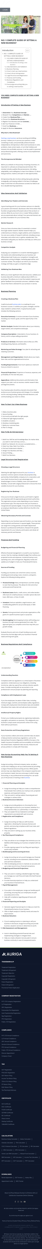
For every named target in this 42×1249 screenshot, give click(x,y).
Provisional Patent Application (11, 988)
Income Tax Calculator (31, 1157)
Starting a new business (8, 138)
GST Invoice (19, 1177)
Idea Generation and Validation (17, 67)
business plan (16, 304)
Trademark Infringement (9, 970)
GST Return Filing (7, 1075)
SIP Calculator (17, 1157)
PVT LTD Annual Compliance (10, 1035)
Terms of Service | (7, 1221)
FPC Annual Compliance (9, 1047)
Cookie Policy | (17, 1221)
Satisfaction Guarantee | (16, 1195)
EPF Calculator (6, 1161)
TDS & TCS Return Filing (9, 1081)
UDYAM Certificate (7, 1112)
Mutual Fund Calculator (27, 1153)
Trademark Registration (9, 967)
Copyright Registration (8, 976)
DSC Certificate (6, 1107)
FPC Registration (7, 1019)
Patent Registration (7, 982)
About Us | (8, 1193)
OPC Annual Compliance (9, 1041)
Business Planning (13, 69)
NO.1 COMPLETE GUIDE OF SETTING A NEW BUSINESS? (13, 55)
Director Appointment (8, 1053)
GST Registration (7, 1070)
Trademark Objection (8, 973)
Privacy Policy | (27, 1221)
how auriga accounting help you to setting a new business (17, 85)
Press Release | (15, 1193)
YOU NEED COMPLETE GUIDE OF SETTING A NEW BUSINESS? (17, 59)
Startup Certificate (7, 1121)
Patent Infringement (7, 985)
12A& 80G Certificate (8, 1124)
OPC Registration (7, 1007)
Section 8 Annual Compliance (10, 1044)
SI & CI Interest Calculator (9, 1146)
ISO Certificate (6, 1104)
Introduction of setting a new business (18, 63)
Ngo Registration (7, 1016)
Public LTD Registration (9, 1022)
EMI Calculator (6, 1157)
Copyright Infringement (8, 979)
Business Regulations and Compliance (15, 81)
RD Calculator (35, 1146)
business (30, 472)
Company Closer (7, 1056)
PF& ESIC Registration (8, 1072)
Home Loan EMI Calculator (10, 1153)
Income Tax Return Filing (9, 1078)
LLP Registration (7, 1004)
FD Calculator (24, 1146)
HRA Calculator (7, 1150)
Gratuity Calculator (7, 1142)
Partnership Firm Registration (10, 1010)
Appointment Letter (7, 1181)
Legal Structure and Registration (17, 75)
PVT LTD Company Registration (11, 1001)
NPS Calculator (19, 1150)
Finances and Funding (14, 78)
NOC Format (19, 1181)
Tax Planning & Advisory (9, 1090)
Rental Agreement (7, 1177)
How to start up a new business (17, 71)
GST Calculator (18, 1161)
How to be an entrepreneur (16, 73)
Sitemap (30, 1195)
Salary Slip (28, 1177)
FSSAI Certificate (7, 1109)
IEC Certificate (6, 1115)
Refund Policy (36, 1221)
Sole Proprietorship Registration (11, 1013)
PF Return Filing (6, 1084)
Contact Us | (24, 1193)
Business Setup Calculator (9, 1139)
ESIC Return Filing (7, 1087)
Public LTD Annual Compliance (11, 1050)
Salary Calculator (25, 1139)
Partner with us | (32, 1193)
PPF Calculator (29, 1161)
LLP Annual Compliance (9, 1038)
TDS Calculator (20, 1142)
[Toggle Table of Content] (26, 50)
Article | (26, 1195)
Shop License (6, 1118)
